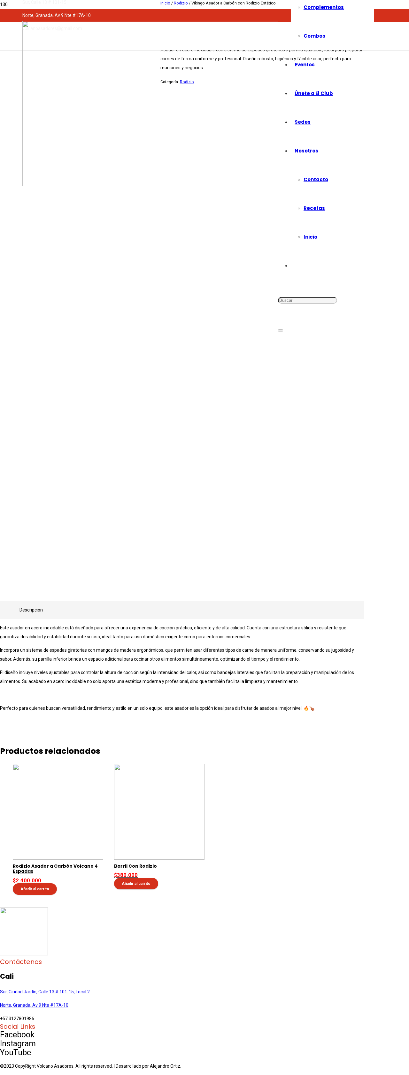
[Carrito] (286, 356)
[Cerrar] (280, 330)
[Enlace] (150, 184)
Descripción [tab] (31, 609)
